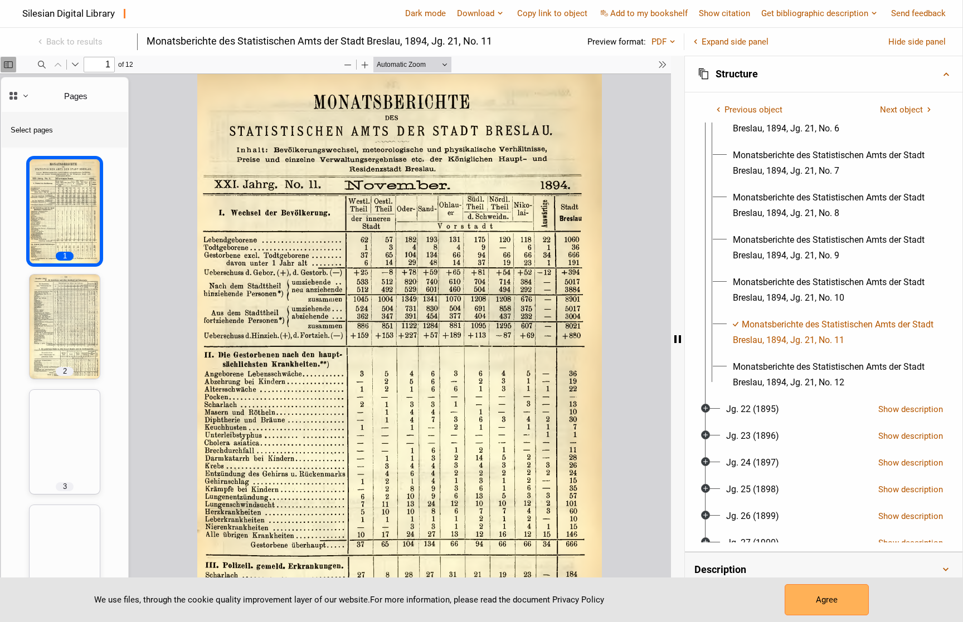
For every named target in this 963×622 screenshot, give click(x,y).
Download (475, 13)
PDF (659, 42)
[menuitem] (833, 163)
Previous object (753, 110)
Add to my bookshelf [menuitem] (649, 13)
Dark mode (425, 13)
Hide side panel (917, 42)
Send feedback (918, 13)
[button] (823, 74)
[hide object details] (677, 339)
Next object (901, 110)
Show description (910, 409)
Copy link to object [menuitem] (552, 13)
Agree (827, 600)
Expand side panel (735, 42)
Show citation (724, 13)
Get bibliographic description (814, 13)
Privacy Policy (578, 600)
